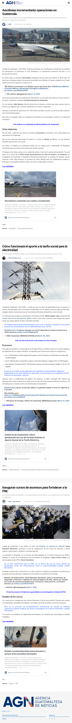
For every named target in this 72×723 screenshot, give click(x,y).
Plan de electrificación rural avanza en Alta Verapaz (36, 340)
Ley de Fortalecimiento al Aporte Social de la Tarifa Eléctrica (40, 469)
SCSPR (4, 719)
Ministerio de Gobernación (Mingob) (51, 546)
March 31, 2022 (63, 401)
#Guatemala (24, 88)
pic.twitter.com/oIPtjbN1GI (14, 397)
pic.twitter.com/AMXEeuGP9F (16, 90)
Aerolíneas (12, 228)
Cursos (11, 683)
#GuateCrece (9, 388)
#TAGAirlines (57, 86)
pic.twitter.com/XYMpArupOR (26, 332)
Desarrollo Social (41, 258)
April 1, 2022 (32, 587)
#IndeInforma (9, 330)
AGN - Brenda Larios (14, 258)
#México (15, 88)
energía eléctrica (14, 469)
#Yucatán (8, 88)
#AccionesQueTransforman (53, 395)
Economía (29, 24)
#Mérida (65, 86)
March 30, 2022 (43, 336)
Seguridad (47, 501)
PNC (16, 683)
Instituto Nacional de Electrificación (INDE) (16, 318)
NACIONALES (39, 501)
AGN (9, 24)
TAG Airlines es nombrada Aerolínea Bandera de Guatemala (36, 124)
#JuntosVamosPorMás (34, 395)
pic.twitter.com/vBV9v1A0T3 (22, 584)
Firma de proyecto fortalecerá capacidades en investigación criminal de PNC (36, 592)
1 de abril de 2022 (18, 24)
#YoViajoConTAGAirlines (38, 88)
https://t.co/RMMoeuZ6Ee (14, 395)
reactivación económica (25, 228)
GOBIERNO (50, 258)
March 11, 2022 (34, 94)
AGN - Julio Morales (14, 501)
